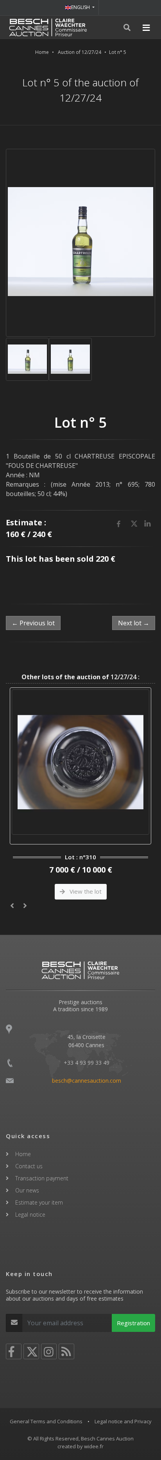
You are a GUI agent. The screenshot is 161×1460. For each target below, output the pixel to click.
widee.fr (94, 1446)
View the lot (85, 891)
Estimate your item (39, 1202)
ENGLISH (81, 7)
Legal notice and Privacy (123, 1421)
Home (42, 52)
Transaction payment (41, 1178)
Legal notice (30, 1214)
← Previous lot (33, 623)
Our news (27, 1190)
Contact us (29, 1166)
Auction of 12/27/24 (79, 52)
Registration (133, 1323)
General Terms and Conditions (46, 1421)
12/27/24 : (80, 677)
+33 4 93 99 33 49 (86, 1062)
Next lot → (133, 623)
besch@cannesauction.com (86, 1080)
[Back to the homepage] (48, 27)
